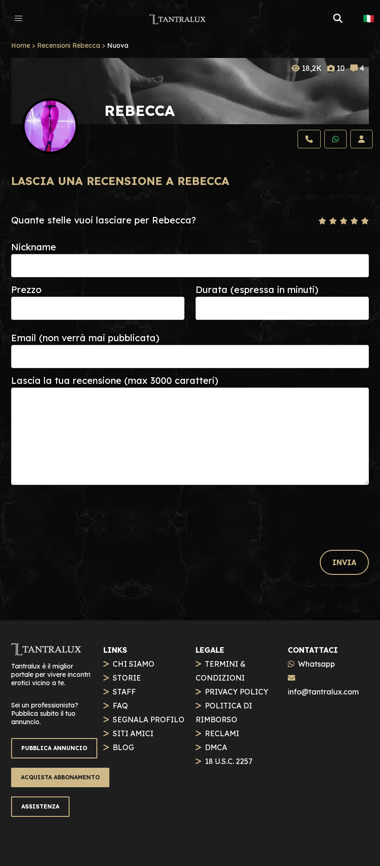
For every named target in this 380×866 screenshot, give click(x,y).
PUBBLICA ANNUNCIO (54, 748)
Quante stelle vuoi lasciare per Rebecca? (103, 220)
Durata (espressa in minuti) (257, 289)
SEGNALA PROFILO (148, 719)
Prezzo (26, 289)
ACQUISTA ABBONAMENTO (60, 777)
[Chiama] (309, 139)
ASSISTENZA (40, 806)
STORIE (127, 677)
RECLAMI (222, 733)
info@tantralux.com (323, 691)
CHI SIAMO (133, 664)
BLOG (123, 747)
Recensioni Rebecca (68, 45)
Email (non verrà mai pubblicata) (85, 338)
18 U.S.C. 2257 (229, 761)
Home (20, 45)
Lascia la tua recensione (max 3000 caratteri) (114, 380)
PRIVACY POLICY (236, 691)
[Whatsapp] (335, 139)
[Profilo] (361, 139)
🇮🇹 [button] (368, 18)
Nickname (33, 247)
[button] (18, 18)
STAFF (124, 691)
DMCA (216, 747)
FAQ (120, 705)
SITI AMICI (133, 733)
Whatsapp (316, 664)
